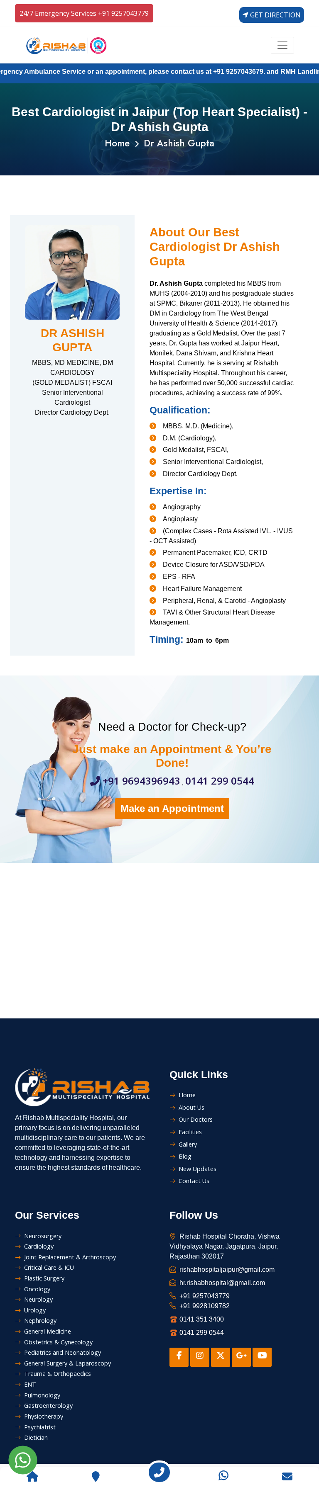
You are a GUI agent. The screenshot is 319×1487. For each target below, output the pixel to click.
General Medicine (47, 1331)
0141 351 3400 (201, 1319)
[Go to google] (241, 1357)
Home (117, 143)
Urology (35, 1310)
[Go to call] (159, 1473)
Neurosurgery (42, 1236)
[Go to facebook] (179, 1357)
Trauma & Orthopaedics (57, 1374)
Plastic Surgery (44, 1278)
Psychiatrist (40, 1427)
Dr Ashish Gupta (179, 143)
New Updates (197, 1169)
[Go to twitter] (220, 1357)
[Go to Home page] (32, 1477)
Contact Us (194, 1181)
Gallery (188, 1144)
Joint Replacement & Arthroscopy (70, 1257)
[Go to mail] (287, 1477)
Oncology (37, 1289)
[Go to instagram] (199, 1357)
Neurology (38, 1299)
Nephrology (40, 1320)
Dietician (36, 1437)
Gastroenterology (48, 1405)
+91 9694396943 (140, 780)
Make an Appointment (172, 808)
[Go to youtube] (262, 1357)
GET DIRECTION (274, 14)
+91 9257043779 (204, 1296)
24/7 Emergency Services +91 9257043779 (84, 13)
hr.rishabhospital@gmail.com (222, 1282)
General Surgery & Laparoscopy (67, 1363)
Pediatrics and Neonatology (62, 1352)
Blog (185, 1156)
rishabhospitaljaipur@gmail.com (227, 1269)
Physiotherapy (43, 1416)
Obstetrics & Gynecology (58, 1342)
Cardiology (39, 1246)
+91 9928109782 (204, 1306)
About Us (191, 1107)
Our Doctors (196, 1119)
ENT (30, 1384)
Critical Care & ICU (49, 1267)
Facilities (190, 1132)
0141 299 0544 (219, 780)
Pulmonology (42, 1395)
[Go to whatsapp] (223, 1474)
